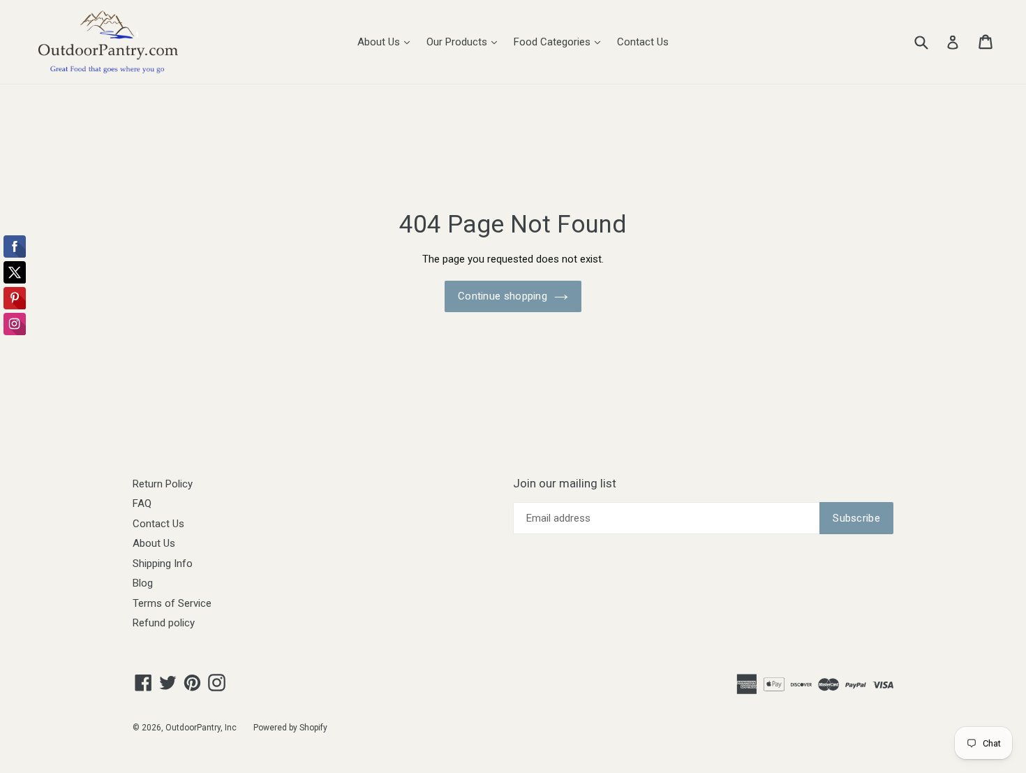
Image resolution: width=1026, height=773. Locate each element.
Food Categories (560, 41)
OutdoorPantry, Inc (201, 727)
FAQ (142, 503)
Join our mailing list (564, 483)
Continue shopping (502, 296)
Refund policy (164, 623)
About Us (387, 41)
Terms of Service (172, 603)
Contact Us (643, 42)
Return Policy (163, 484)
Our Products (465, 41)
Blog (143, 583)
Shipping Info (163, 563)
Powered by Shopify (290, 727)
